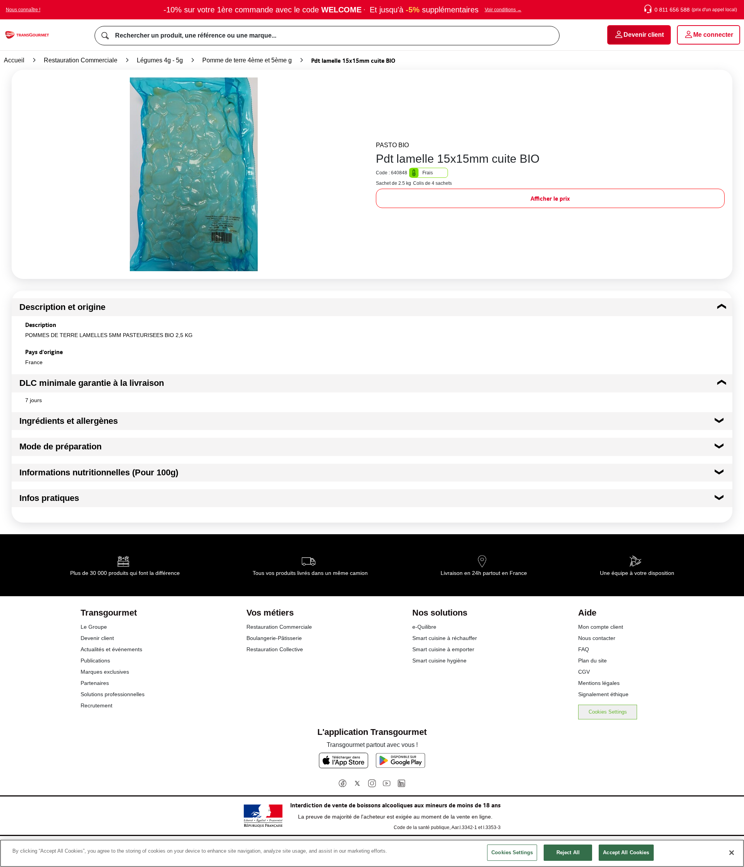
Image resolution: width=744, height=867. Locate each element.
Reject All (568, 852)
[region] (372, 853)
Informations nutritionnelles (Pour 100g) (98, 472)
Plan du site (592, 660)
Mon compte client (600, 627)
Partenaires (95, 683)
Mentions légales (599, 683)
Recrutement (96, 705)
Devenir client (97, 638)
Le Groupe (94, 627)
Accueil (14, 60)
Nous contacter (596, 638)
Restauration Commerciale (80, 60)
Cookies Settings (608, 712)
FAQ (583, 649)
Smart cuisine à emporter (443, 649)
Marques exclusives (105, 672)
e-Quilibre (424, 627)
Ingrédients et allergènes (68, 421)
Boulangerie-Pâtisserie (274, 638)
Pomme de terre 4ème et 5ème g (247, 60)
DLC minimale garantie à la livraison (91, 383)
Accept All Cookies (626, 852)
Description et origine (62, 307)
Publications (95, 660)
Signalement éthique (603, 694)
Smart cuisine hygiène (439, 660)
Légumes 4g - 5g (160, 60)
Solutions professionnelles (113, 694)
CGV (584, 672)
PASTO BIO (392, 145)
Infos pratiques (49, 498)
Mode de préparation (60, 446)
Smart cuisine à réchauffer (444, 638)
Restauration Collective (274, 649)
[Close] (731, 852)
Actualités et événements (111, 649)
